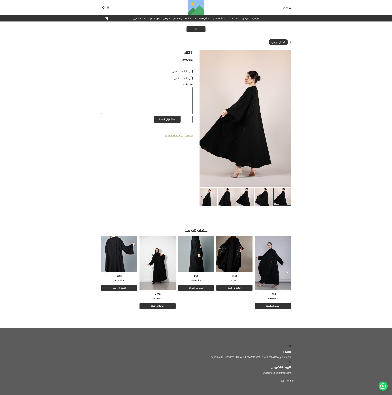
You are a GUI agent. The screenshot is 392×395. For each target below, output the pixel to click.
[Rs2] (196, 254)
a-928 (273, 294)
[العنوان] (103, 7)
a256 (119, 276)
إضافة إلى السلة (167, 119)
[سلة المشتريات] (106, 18)
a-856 (157, 294)
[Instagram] (108, 7)
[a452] (234, 254)
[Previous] (287, 272)
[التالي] (105, 272)
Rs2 (196, 276)
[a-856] (157, 263)
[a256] (119, 254)
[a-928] (273, 263)
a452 (234, 276)
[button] (204, 54)
